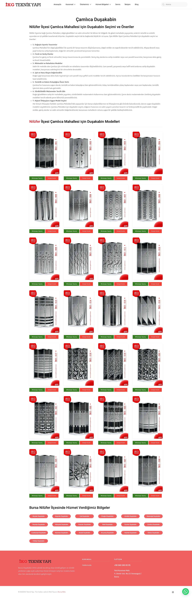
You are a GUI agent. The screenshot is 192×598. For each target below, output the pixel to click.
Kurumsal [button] (69, 4)
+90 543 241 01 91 (122, 565)
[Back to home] (23, 4)
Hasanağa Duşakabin (153, 516)
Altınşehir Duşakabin (61, 524)
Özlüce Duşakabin (153, 533)
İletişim (127, 4)
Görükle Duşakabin (130, 516)
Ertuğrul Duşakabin (107, 516)
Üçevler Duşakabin (130, 524)
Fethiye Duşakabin (38, 541)
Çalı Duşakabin (84, 516)
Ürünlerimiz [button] (84, 4)
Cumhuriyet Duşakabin (38, 533)
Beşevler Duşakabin (61, 516)
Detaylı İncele (52, 178)
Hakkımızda (86, 565)
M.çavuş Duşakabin (107, 533)
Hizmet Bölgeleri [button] (102, 4)
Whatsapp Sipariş (37, 178)
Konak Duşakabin (84, 533)
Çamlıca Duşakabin (153, 524)
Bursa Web (61, 592)
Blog (136, 4)
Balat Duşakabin (107, 524)
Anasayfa (57, 4)
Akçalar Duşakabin (39, 516)
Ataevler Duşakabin (84, 524)
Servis (117, 4)
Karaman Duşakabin (61, 533)
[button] (44, 153)
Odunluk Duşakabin (130, 533)
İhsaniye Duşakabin (38, 524)
